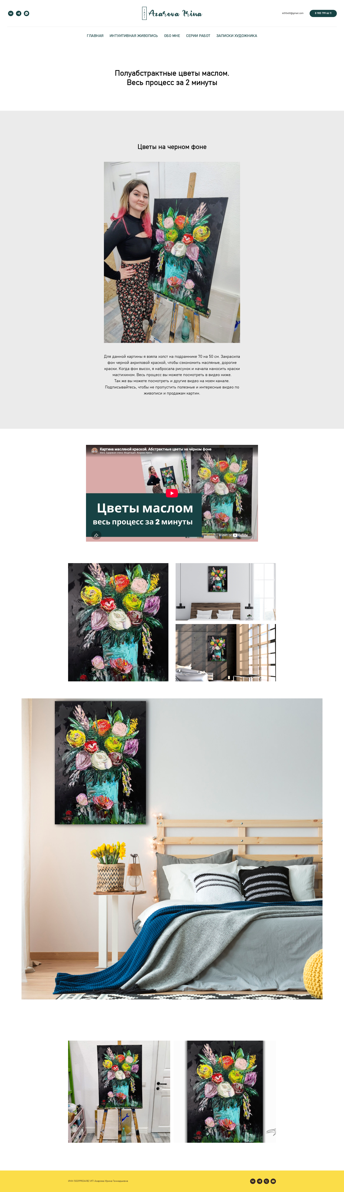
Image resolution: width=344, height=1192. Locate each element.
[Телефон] (266, 1181)
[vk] (10, 13)
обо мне (172, 36)
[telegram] (18, 13)
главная (95, 36)
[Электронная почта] (273, 1181)
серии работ (198, 36)
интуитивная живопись (134, 36)
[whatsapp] (26, 13)
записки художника (236, 36)
